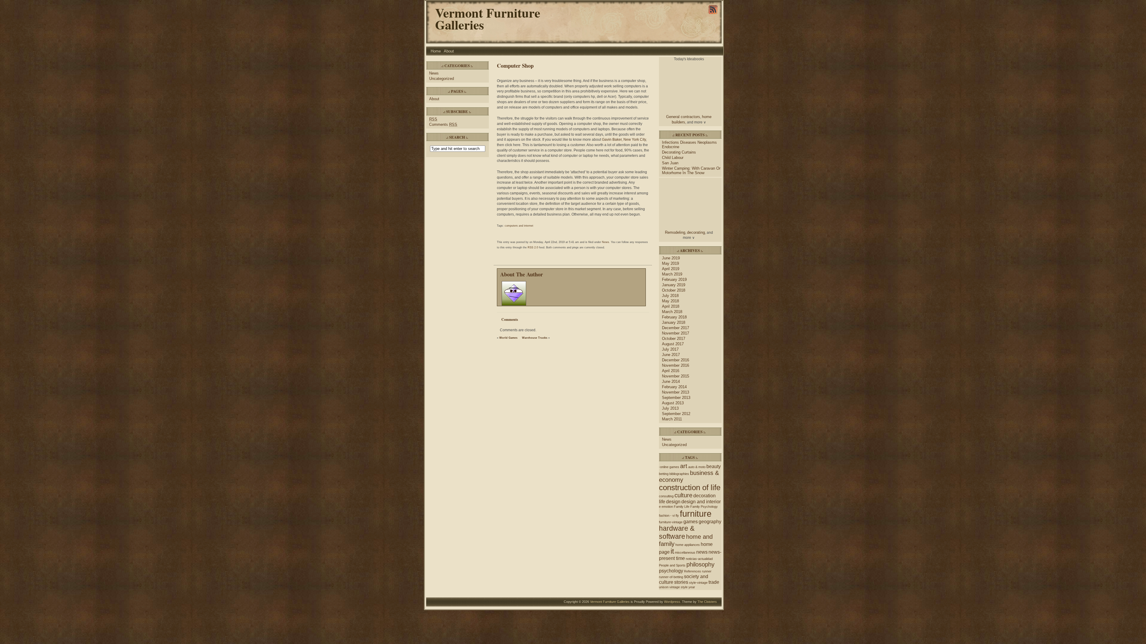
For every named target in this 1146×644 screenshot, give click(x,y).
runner (706, 571)
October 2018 (673, 290)
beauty (713, 466)
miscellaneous (685, 552)
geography (710, 521)
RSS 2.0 (533, 247)
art (683, 466)
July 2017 (670, 349)
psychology (671, 570)
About (449, 51)
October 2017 (673, 338)
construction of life (689, 487)
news (702, 552)
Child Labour (672, 157)
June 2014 (671, 381)
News (434, 73)
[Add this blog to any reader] (713, 14)
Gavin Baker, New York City (624, 139)
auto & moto (697, 467)
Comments (443, 124)
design (673, 501)
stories (681, 582)
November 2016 (675, 365)
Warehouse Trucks (534, 337)
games (690, 521)
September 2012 (676, 413)
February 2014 (674, 387)
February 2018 (674, 317)
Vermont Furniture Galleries (487, 18)
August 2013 (673, 403)
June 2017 (671, 354)
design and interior (701, 501)
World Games (508, 337)
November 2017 (675, 333)
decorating (696, 232)
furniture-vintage (671, 522)
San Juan (670, 163)
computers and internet (519, 225)
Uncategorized (441, 78)
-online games (669, 467)
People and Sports (672, 565)
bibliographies (679, 474)
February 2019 (674, 279)
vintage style (678, 587)
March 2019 (672, 274)
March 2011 (672, 419)
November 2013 (675, 392)
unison (663, 587)
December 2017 (675, 328)
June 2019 (671, 258)
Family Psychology (704, 506)
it (672, 551)
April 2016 (670, 371)
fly (677, 515)
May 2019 (670, 263)
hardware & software (676, 532)
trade (713, 582)
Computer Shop (515, 65)
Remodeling (675, 232)
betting (663, 474)
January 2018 (673, 322)
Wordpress (672, 601)
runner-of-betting (671, 577)
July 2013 (670, 408)
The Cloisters (707, 601)
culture (683, 495)
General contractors (683, 116)
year (691, 587)
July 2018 (670, 295)
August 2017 (673, 344)
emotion (667, 506)
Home (436, 51)
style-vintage (698, 582)
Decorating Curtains (679, 152)
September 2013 (676, 397)
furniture (695, 513)
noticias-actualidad (699, 559)
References (692, 571)
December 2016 (675, 360)
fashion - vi (667, 515)
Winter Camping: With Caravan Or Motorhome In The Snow (691, 170)
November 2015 (675, 376)
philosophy (700, 564)
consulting (666, 496)
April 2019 (670, 269)
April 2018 (670, 306)
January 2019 (673, 285)
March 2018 (672, 311)
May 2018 (670, 301)
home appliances (687, 545)
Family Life (681, 506)
